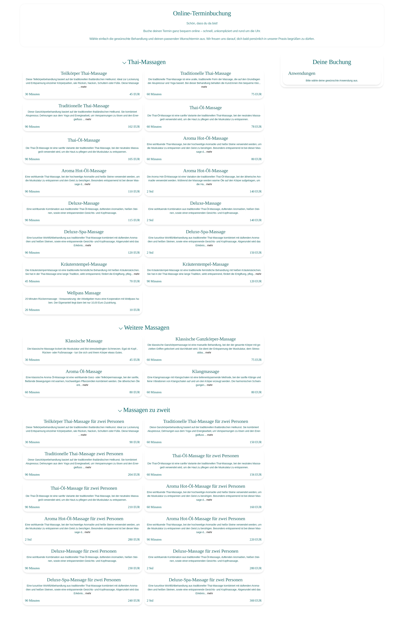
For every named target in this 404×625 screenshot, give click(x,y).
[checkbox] (82, 84)
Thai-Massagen (147, 61)
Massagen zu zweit (146, 409)
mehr (83, 86)
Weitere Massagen (146, 327)
